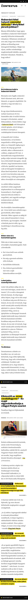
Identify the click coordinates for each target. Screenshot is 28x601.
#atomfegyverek (5, 390)
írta (24, 456)
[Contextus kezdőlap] (9, 5)
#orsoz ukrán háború (14, 390)
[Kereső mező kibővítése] (21, 5)
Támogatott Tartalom (6, 62)
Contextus (3, 415)
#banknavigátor (13, 16)
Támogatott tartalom (8, 12)
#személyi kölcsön (21, 16)
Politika (3, 387)
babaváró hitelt (7, 124)
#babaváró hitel (5, 16)
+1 (25, 390)
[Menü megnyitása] (25, 5)
